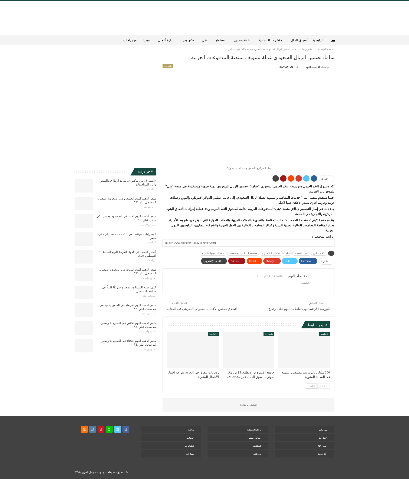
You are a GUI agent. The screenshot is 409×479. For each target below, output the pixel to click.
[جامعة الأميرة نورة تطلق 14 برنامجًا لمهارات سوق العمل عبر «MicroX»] (248, 350)
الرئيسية (318, 40)
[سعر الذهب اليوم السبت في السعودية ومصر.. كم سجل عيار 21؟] (84, 274)
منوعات (257, 453)
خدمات (190, 437)
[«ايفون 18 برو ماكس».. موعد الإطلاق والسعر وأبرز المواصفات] (84, 185)
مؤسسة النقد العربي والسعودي (243, 253)
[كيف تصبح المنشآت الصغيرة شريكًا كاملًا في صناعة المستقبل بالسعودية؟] (84, 292)
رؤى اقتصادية (254, 429)
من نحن (323, 429)
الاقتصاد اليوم (319, 253)
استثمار (220, 40)
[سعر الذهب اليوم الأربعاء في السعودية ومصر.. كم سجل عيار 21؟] (84, 310)
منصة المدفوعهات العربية (213, 253)
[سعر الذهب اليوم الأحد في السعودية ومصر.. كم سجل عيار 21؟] (84, 221)
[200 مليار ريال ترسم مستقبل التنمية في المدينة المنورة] (304, 350)
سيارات (190, 453)
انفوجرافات (130, 40)
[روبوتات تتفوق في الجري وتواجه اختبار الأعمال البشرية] (193, 350)
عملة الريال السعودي (271, 253)
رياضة (191, 429)
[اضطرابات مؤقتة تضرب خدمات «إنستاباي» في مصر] (84, 239)
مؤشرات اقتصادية (270, 40)
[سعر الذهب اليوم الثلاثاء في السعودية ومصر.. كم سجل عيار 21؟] (84, 346)
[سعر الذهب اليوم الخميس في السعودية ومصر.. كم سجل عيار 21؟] (84, 203)
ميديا (146, 40)
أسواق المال (299, 40)
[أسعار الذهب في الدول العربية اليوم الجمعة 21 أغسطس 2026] (84, 257)
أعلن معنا (322, 453)
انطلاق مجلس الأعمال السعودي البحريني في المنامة (202, 309)
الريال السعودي (301, 253)
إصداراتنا (322, 445)
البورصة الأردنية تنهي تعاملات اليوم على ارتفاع (299, 309)
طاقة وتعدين (242, 40)
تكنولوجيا (188, 40)
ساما (287, 253)
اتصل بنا (323, 437)
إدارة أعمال (165, 40)
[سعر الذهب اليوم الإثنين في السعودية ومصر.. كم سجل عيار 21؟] (84, 328)
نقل (204, 40)
